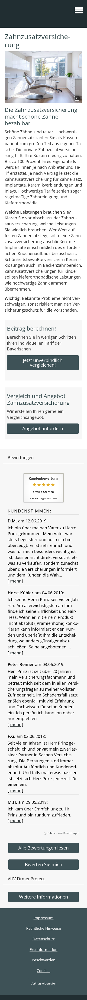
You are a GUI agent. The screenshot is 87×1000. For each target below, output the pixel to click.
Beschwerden (43, 960)
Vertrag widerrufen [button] (44, 983)
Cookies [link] (43, 970)
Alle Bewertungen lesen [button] (43, 848)
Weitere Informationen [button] (43, 897)
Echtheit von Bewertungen (63, 833)
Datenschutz (43, 939)
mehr (15, 581)
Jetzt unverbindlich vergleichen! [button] (42, 362)
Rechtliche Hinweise (43, 928)
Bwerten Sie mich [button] (43, 864)
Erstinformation (44, 949)
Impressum (44, 917)
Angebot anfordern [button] (42, 428)
